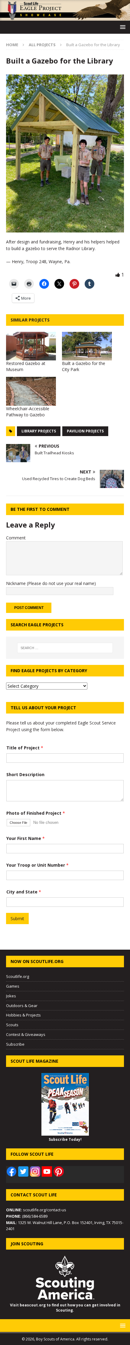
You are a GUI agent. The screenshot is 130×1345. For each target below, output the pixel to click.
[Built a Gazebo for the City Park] (87, 346)
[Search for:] (65, 648)
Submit (17, 918)
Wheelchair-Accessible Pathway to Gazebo (27, 412)
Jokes (11, 996)
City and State (23, 891)
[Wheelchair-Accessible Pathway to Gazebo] (31, 391)
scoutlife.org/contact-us (36, 1210)
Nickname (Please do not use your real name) (51, 583)
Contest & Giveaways (25, 1034)
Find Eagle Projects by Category (49, 670)
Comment (16, 538)
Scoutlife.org (17, 976)
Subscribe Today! (65, 1139)
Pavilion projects (85, 431)
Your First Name (25, 838)
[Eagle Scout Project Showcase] (65, 17)
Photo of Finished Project (35, 813)
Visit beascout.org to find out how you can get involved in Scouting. (65, 1307)
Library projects (38, 431)
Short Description (25, 774)
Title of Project (24, 747)
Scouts (12, 1024)
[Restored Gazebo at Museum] (31, 346)
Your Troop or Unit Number (37, 865)
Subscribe (15, 1044)
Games (12, 986)
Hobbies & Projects (23, 1015)
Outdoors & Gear (21, 1005)
